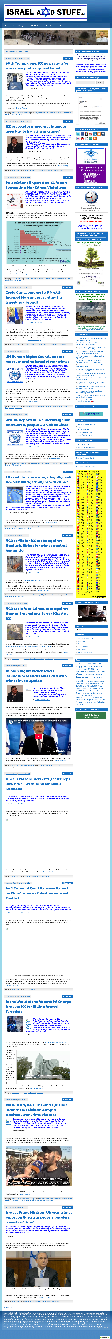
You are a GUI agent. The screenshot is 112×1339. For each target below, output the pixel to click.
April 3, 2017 (22, 666)
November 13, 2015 (24, 883)
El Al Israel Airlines (84, 429)
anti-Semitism (94, 666)
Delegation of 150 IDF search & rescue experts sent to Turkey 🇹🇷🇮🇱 (89, 400)
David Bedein (25, 1200)
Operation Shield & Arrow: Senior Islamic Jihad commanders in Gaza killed (90, 383)
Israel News (15, 113)
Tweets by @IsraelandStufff (85, 458)
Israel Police (84, 683)
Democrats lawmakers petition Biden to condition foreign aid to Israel (89, 392)
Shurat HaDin (49, 659)
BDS (90, 669)
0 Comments (67, 287)
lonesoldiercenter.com (91, 325)
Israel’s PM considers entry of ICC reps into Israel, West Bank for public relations (38, 783)
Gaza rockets (88, 675)
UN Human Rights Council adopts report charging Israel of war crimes (37, 359)
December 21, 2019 (24, 121)
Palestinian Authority (85, 693)
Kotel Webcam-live (84, 444)
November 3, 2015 (24, 996)
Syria (86, 699)
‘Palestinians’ (51, 26)
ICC (61, 113)
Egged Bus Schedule (84, 427)
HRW (58, 765)
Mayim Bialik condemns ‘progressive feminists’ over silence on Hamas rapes (89, 361)
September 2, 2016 (24, 774)
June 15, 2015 (22, 1100)
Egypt (100, 671)
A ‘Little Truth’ (36, 26)
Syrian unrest (93, 699)
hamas (53, 765)
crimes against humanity (32, 595)
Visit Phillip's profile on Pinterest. (86, 466)
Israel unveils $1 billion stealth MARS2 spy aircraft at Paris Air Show (91, 370)
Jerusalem (91, 685)
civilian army (16, 1200)
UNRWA (42, 1200)
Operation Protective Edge (32, 1301)
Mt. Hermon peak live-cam (86, 447)
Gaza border (45, 463)
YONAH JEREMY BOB (35, 322)
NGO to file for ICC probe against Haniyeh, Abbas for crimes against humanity (36, 545)
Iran (89, 681)
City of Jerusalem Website (86, 424)
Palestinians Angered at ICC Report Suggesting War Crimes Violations (36, 185)
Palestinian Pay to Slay (62, 279)
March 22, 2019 (23, 351)
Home (7, 26)
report (65, 463)
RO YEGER (27, 913)
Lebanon (90, 688)
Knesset (83, 688)
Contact (75, 26)
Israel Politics (92, 683)
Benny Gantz (29, 344)
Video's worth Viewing (19, 463)
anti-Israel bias (29, 406)
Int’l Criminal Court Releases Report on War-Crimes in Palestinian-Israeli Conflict (38, 893)
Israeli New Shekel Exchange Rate (92, 414)
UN (82, 702)
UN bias (87, 702)
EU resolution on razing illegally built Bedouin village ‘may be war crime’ (39, 479)
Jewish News (16, 765)
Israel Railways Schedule (86, 432)
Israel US (81, 685)
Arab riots (49, 406)
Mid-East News (25, 113)
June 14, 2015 (22, 1207)
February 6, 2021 (23, 58)
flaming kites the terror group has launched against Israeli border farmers (29, 646)
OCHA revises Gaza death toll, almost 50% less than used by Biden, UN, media (91, 348)
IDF (51, 463)
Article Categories (20, 26)
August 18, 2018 (23, 535)
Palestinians (9, 280)
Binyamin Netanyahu (92, 671)
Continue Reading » (22, 108)
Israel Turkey (99, 683)
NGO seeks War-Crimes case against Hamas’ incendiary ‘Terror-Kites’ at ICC (37, 613)
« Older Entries (9, 1307)
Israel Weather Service (85, 435)
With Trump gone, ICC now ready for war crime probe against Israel (37, 65)
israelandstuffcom (11, 58)
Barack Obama (81, 669)
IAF (98, 678)
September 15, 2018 (24, 472)
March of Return (62, 406)
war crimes (18, 114)
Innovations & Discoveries (86, 638)
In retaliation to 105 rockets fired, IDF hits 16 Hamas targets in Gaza (90, 387)
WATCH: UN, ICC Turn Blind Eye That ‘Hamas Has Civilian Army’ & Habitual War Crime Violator (36, 1109)
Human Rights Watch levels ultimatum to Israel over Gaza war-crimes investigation (36, 675)
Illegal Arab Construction (58, 527)
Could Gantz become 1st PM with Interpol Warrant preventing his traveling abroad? (34, 297)
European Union (45, 527)
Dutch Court (42, 344)
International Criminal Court (47, 170)
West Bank (92, 702)
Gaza (54, 406)
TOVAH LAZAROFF (34, 447)
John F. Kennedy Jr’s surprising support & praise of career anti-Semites (90, 374)
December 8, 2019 (24, 177)
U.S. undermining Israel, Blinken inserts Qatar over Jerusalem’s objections (90, 352)
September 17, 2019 (24, 287)
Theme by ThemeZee (103, 1327)
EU (104, 671)
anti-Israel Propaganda (46, 1199)
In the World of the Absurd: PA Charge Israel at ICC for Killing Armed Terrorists (38, 1006)
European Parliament (32, 527)
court (36, 344)
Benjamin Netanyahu (41, 113)
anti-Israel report (40, 406)
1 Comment (67, 58)
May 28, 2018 (22, 603)
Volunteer (63, 26)
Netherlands (54, 344)
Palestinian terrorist (87, 697)
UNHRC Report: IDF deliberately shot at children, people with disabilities (38, 422)
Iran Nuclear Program (97, 681)
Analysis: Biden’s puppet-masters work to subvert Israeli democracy (90, 396)
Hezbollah (90, 677)
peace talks (79, 699)
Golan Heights (98, 675)
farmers (26, 659)
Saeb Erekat (32, 1093)
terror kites (57, 659)
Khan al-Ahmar (18, 528)
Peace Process (97, 697)
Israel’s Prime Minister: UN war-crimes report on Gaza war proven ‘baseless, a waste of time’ (39, 1217)
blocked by (91, 716)
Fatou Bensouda (54, 113)
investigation (9, 767)
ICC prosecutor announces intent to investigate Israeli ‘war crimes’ (36, 129)
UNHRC (11, 408)
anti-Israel (79, 664)
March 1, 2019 (22, 415)
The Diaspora (16, 279)
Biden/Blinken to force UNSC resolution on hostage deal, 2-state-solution (90, 343)
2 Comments (67, 1100)
